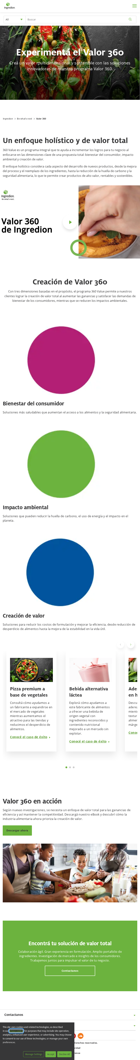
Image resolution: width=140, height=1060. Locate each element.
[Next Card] (130, 644)
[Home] (9, 9)
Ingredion (8, 118)
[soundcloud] (81, 1037)
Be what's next (24, 118)
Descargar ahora (17, 830)
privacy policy (16, 1030)
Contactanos (70, 970)
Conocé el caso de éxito (28, 737)
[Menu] (134, 6)
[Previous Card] (120, 644)
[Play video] (70, 222)
